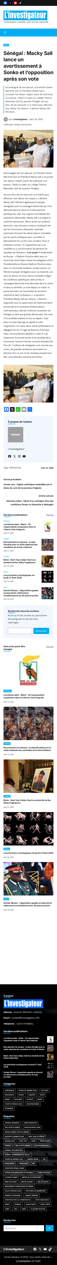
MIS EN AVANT (43, 1182)
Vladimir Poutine (38, 1209)
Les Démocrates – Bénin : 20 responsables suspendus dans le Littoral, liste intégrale (20, 527)
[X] (10, 3)
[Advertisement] (28, 951)
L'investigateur (14, 1249)
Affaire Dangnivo (12, 1123)
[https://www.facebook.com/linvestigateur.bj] (35, 1249)
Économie (9, 1108)
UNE (15, 1209)
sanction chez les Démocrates (18, 1200)
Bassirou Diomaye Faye (14, 1136)
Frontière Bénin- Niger (14, 1168)
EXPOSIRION (9, 1164)
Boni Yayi (23, 1141)
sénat (7, 1204)
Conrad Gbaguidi (41, 1146)
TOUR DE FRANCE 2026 (13, 1104)
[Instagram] (19, 456)
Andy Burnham (30, 1123)
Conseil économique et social (17, 1155)
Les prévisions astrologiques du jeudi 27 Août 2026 (19, 576)
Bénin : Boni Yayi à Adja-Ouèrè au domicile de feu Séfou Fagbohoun (20, 561)
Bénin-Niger (45, 1141)
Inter (6, 45)
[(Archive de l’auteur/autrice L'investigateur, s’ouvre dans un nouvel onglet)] (6, 120)
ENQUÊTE (32, 1095)
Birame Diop (10, 1141)
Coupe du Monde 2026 (28, 1090)
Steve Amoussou (42, 1200)
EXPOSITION (15, 467)
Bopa (33, 1141)
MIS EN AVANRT (27, 1182)
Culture (44, 1090)
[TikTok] (20, 3)
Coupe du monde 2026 (14, 1159)
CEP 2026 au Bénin (22, 1146)
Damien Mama (32, 1159)
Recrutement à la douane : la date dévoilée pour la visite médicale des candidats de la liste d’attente (21, 544)
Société (6, 539)
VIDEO (24, 1209)
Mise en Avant (11, 1182)
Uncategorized (32, 1104)
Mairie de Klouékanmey (32, 1177)
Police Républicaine (13, 1191)
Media (7, 1099)
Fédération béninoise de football (19, 1173)
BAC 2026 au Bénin (12, 1127)
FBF (33, 1164)
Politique (7, 521)
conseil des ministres (14, 1150)
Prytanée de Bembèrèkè (36, 1191)
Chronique (9, 1090)
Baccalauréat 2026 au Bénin (17, 1132)
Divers (6, 572)
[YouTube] (15, 3)
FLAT (38, 1260)
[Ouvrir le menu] (5, 32)
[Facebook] (5, 3)
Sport (39, 1099)
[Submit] (49, 1228)
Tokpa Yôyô (45, 1204)
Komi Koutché (44, 1173)
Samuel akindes (31, 1195)
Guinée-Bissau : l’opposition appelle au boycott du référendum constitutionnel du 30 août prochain (21, 593)
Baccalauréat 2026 (32, 1127)
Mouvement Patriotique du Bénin (19, 1186)
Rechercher (41, 630)
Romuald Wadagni (12, 1195)
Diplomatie (9, 1095)
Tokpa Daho (31, 1204)
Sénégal (17, 1204)
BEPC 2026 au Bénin (36, 1136)
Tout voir (49, 515)
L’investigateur (20, 119)
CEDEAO (8, 1146)
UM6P (7, 1209)
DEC (44, 1159)
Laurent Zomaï (11, 1177)
